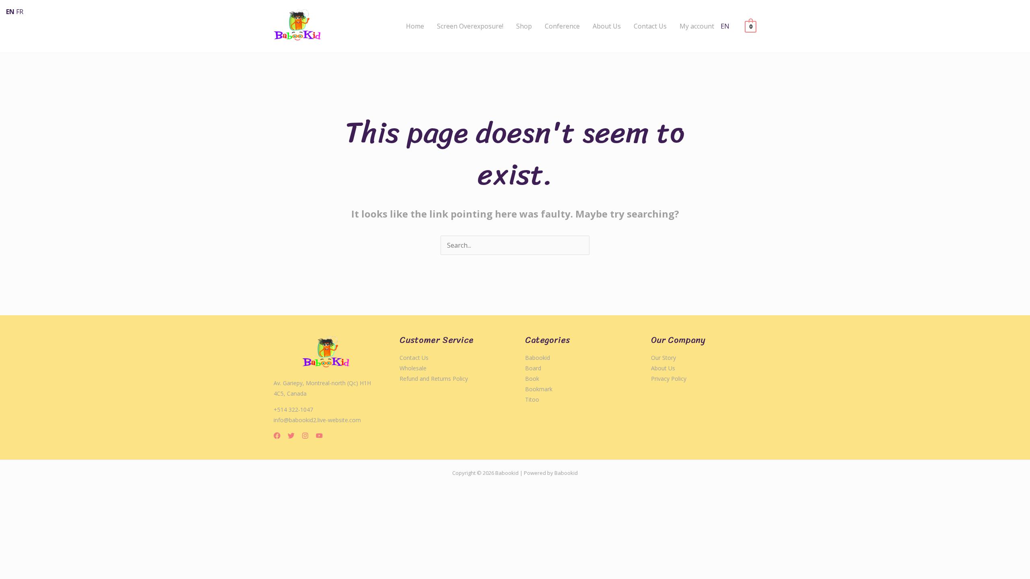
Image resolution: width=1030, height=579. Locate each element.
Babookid (537, 357)
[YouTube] (319, 435)
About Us (607, 26)
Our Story (663, 357)
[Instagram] (305, 435)
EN (725, 26)
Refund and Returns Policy (434, 378)
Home (415, 26)
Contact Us (650, 26)
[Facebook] (277, 435)
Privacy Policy (668, 378)
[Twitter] (291, 435)
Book (532, 378)
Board (533, 368)
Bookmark (538, 389)
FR (19, 11)
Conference (562, 26)
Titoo (532, 399)
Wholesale (413, 368)
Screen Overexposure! (470, 26)
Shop (524, 26)
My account (697, 26)
